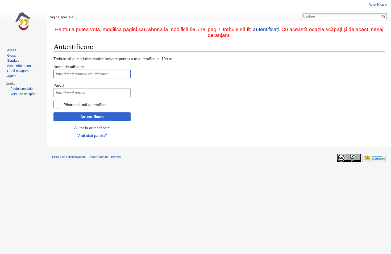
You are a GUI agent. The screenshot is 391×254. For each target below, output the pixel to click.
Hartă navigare (18, 71)
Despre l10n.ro (98, 156)
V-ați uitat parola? (92, 135)
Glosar (12, 55)
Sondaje (13, 60)
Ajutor (11, 76)
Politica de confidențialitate (69, 156)
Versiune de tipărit (23, 94)
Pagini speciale (21, 89)
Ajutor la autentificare (92, 128)
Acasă (11, 50)
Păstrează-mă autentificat (85, 105)
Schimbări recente (20, 66)
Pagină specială (61, 17)
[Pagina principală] (23, 21)
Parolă (58, 85)
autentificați (266, 29)
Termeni (116, 156)
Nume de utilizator (68, 67)
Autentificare (92, 117)
